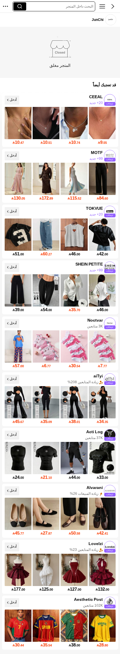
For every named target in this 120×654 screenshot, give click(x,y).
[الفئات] (102, 6)
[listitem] (60, 120)
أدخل (13, 100)
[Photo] (109, 99)
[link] (110, 20)
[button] (112, 6)
